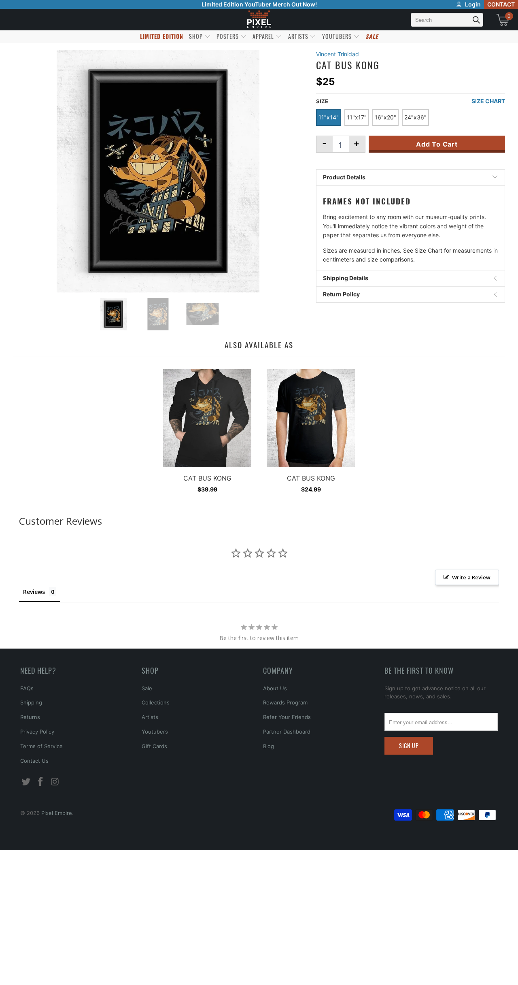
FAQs (27, 688)
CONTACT (501, 4)
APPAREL (264, 36)
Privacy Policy (37, 731)
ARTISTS (299, 36)
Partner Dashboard (286, 731)
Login (473, 4)
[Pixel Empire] (259, 19)
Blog (268, 746)
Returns (30, 717)
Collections (156, 702)
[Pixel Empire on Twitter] (26, 782)
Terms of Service (41, 746)
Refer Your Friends (287, 717)
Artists (150, 717)
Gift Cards (154, 746)
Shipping (31, 702)
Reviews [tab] (34, 592)
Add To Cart (437, 144)
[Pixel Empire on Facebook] (41, 782)
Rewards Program (285, 702)
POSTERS (228, 36)
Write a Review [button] (471, 577)
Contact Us (34, 760)
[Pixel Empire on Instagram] (55, 782)
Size (322, 101)
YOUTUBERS (337, 36)
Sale (147, 688)
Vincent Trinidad (337, 54)
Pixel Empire (56, 813)
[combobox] (447, 20)
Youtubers (155, 731)
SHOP (196, 36)
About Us (275, 688)
